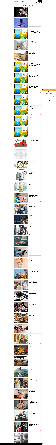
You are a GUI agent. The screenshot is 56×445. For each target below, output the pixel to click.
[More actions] (40, 8)
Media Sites (32, 5)
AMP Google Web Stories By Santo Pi (26, 5)
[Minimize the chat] (54, 89)
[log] (49, 266)
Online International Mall (19, 5)
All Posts (15, 5)
